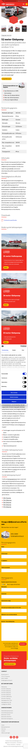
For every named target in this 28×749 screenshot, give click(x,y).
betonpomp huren (12, 479)
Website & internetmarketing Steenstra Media (14, 746)
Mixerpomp (4, 686)
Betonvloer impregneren (7, 718)
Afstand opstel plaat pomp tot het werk (11, 607)
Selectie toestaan (14, 397)
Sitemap (18, 744)
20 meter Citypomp (6, 698)
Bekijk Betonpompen (9, 664)
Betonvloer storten (5, 714)
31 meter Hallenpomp (6, 696)
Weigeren (14, 401)
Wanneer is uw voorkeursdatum (9, 614)
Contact (3, 730)
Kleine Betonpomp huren (7, 710)
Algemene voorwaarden (10, 742)
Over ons (3, 729)
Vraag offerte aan (6, 78)
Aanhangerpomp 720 (6, 702)
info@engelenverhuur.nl (17, 536)
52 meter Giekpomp (6, 688)
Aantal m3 (3, 593)
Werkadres (4, 586)
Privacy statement (11, 744)
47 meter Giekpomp (6, 690)
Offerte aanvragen (5, 732)
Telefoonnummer (5, 567)
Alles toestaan (14, 392)
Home (2, 725)
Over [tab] (23, 350)
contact (15, 469)
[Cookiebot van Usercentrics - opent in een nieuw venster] (20, 346)
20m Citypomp (7, 498)
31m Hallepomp (7, 500)
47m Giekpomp (7, 507)
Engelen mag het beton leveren (9, 582)
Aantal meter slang (6, 600)
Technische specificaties (10, 220)
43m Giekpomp (7, 504)
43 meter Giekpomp (6, 692)
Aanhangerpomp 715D (6, 700)
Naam (2, 546)
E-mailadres (4, 560)
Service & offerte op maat (22, 1)
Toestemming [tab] (5, 350)
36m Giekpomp (7, 502)
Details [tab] (14, 350)
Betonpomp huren (5, 727)
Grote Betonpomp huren (7, 712)
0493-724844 (27, 4)
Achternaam (4, 553)
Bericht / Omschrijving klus (7, 621)
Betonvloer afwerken (6, 716)
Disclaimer (19, 742)
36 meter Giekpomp (6, 694)
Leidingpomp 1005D (6, 704)
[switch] (24, 378)
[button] (23, 4)
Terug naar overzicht (6, 35)
